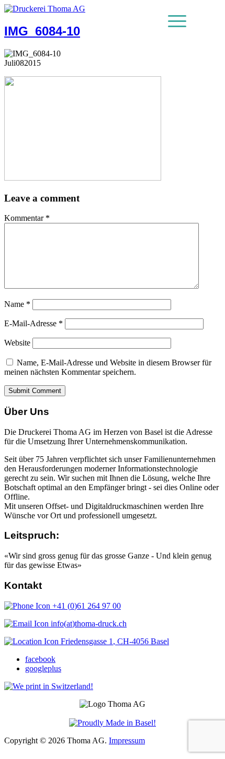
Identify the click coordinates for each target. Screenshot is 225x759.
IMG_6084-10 (42, 31)
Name (17, 304)
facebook (40, 659)
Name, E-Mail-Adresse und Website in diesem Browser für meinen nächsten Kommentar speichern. (107, 367)
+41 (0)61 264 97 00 (85, 605)
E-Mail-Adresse (33, 323)
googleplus (43, 668)
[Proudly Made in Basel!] (112, 722)
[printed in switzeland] (48, 686)
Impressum (127, 740)
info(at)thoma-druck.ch (88, 623)
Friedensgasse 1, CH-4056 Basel (114, 641)
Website (17, 342)
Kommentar (27, 218)
